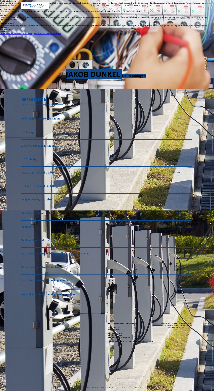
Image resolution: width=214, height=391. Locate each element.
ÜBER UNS (108, 5)
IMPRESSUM (105, 387)
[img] (35, 5)
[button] (107, 28)
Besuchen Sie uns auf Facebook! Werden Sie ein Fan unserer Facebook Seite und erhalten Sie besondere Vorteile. (176, 326)
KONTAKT (146, 5)
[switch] (1, 13)
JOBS (136, 5)
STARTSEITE (96, 5)
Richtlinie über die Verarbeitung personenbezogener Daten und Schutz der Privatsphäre (30, 34)
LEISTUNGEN (123, 5)
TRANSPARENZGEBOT (120, 387)
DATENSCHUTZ (136, 387)
